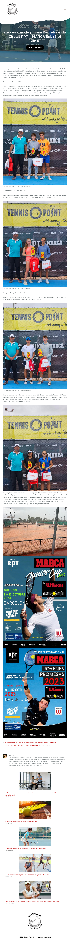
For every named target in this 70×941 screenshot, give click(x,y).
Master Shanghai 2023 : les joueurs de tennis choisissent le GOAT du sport (30, 743)
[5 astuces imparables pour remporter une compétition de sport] (35, 871)
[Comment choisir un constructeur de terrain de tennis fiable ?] (35, 844)
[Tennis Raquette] (12, 9)
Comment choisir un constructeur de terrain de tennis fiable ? (26, 848)
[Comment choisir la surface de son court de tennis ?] (35, 818)
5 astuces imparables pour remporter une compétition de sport (26, 875)
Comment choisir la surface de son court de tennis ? (22, 822)
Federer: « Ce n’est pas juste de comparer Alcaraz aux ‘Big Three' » (27, 745)
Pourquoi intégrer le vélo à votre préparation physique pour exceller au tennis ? (32, 901)
